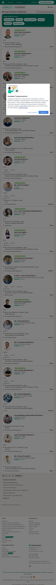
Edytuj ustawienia (32, 112)
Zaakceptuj (43, 112)
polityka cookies (23, 107)
